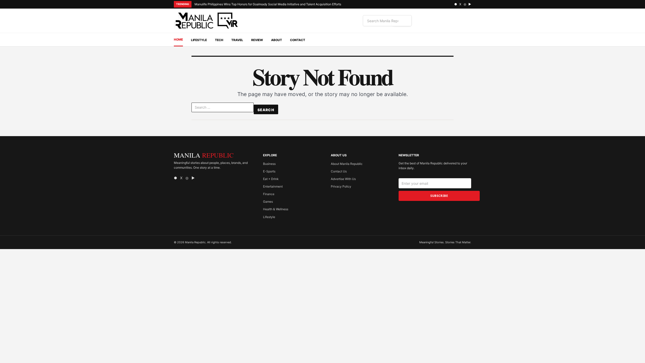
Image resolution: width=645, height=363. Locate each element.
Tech (219, 40)
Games (268, 201)
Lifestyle (199, 40)
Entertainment (273, 186)
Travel (237, 40)
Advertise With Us (343, 179)
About (276, 40)
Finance (268, 194)
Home (178, 39)
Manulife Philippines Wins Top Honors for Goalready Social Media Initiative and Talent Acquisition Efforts (268, 4)
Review (257, 40)
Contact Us (339, 171)
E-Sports (269, 171)
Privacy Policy (341, 186)
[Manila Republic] (206, 21)
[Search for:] (222, 108)
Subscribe (439, 196)
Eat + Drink (271, 179)
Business (269, 164)
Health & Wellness (275, 209)
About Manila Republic (347, 164)
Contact (297, 40)
